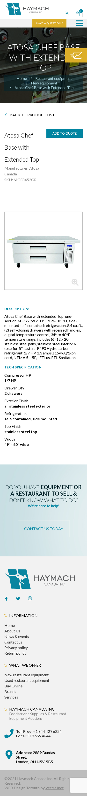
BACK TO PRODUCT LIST (32, 115)
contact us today (43, 528)
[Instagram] (30, 599)
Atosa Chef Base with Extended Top (44, 87)
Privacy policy (16, 647)
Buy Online (13, 686)
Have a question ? (49, 23)
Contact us (13, 642)
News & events (16, 636)
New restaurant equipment (26, 674)
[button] (79, 23)
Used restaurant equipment (26, 680)
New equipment (44, 83)
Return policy (15, 653)
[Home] (31, 9)
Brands (10, 691)
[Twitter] (18, 599)
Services (11, 697)
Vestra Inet (54, 787)
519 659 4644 (33, 736)
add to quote (64, 133)
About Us (12, 631)
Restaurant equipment (53, 78)
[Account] (67, 13)
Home (21, 78)
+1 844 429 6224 (39, 731)
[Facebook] (6, 599)
